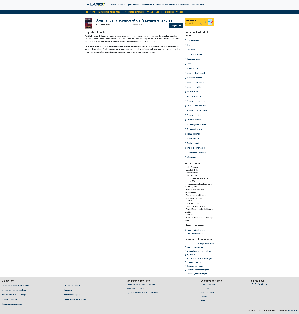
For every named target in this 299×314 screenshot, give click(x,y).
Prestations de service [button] (165, 5)
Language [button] (175, 26)
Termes (204, 297)
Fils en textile (192, 68)
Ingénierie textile (193, 87)
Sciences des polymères (196, 110)
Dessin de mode (193, 59)
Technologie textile (194, 129)
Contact (179, 12)
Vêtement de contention (196, 152)
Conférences (183, 5)
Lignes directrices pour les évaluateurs (142, 293)
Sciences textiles (193, 115)
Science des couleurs (195, 101)
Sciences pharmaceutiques (75, 299)
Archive (150, 12)
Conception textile (194, 54)
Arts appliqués (192, 40)
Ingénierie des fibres (195, 82)
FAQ (203, 301)
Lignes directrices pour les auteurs (140, 285)
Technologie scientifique (12, 304)
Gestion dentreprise (72, 285)
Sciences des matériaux (196, 106)
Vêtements (191, 157)
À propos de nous (208, 285)
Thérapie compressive (195, 148)
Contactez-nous (197, 5)
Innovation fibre (192, 92)
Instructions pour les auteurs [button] (109, 12)
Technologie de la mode (196, 124)
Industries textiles (194, 78)
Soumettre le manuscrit (134, 12)
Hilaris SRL (292, 311)
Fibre (188, 64)
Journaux (121, 5)
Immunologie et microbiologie (14, 290)
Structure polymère (194, 120)
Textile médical (192, 138)
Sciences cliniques (72, 295)
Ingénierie (68, 290)
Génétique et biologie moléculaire (15, 285)
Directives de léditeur (135, 289)
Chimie (189, 45)
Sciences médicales (10, 299)
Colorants (190, 50)
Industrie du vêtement (195, 73)
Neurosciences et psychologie (14, 295)
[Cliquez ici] (96, 5)
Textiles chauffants (194, 143)
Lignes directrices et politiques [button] (140, 5)
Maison (113, 5)
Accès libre (205, 289)
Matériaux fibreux (193, 96)
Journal (92, 12)
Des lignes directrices (165, 12)
